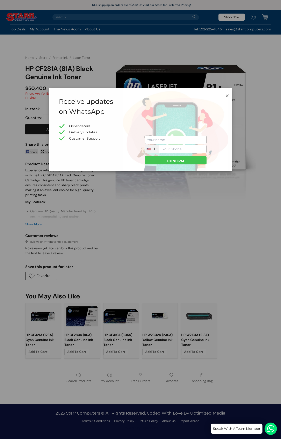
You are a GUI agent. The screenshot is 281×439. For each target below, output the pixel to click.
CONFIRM (175, 161)
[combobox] (152, 149)
